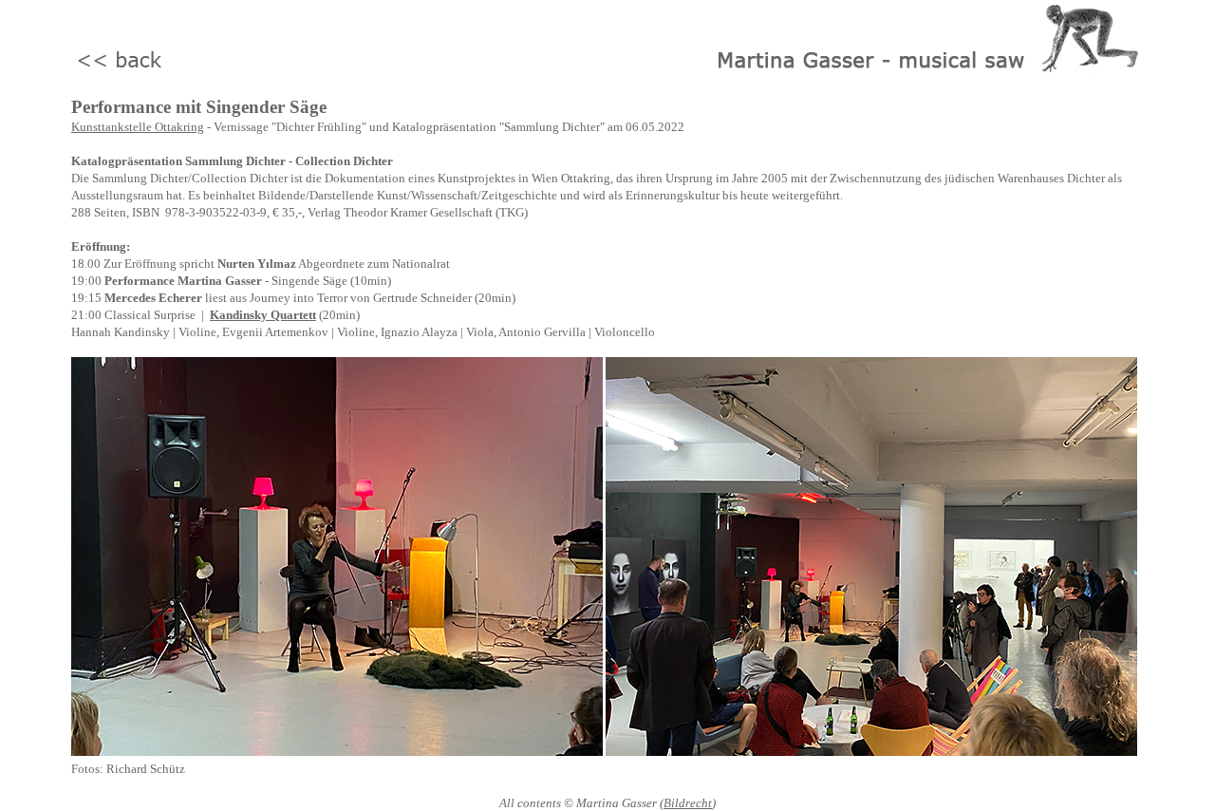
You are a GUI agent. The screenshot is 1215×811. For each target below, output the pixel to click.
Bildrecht (688, 803)
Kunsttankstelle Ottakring (137, 127)
